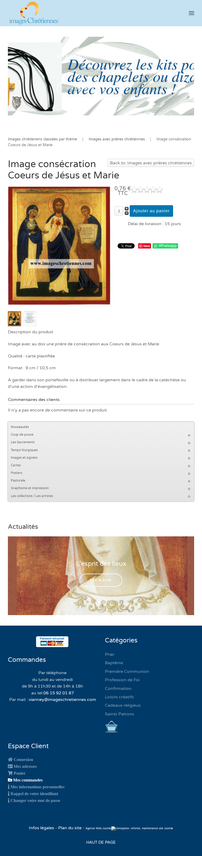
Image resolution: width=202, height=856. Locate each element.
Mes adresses (25, 766)
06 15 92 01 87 (58, 693)
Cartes (16, 465)
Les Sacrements (23, 442)
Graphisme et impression (30, 488)
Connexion (23, 759)
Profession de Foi (122, 680)
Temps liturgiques (24, 450)
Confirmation (118, 688)
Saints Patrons (119, 714)
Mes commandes (28, 780)
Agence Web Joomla (98, 828)
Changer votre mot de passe (35, 800)
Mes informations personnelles (37, 787)
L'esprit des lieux (101, 564)
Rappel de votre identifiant (34, 793)
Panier (20, 773)
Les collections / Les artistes (32, 496)
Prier (109, 654)
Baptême (114, 662)
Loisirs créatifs (119, 697)
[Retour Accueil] (34, 13)
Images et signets (24, 457)
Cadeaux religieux (123, 705)
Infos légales (42, 828)
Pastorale (18, 480)
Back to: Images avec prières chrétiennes (151, 163)
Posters (16, 473)
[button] (191, 13)
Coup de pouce (22, 434)
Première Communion (127, 671)
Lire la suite (78, 88)
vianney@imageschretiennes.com (62, 699)
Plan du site (70, 828)
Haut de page (101, 842)
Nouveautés (20, 427)
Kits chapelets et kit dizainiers (101, 56)
